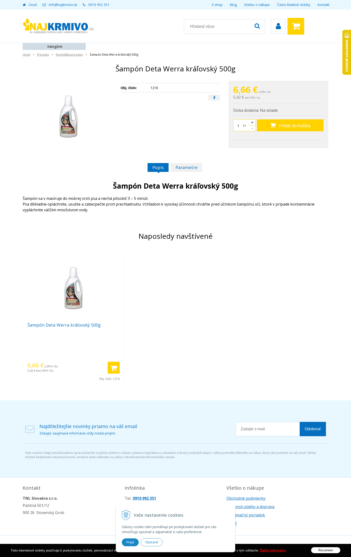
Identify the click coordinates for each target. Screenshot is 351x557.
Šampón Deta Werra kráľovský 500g (64, 325)
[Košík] (297, 26)
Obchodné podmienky (246, 498)
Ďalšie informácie (273, 550)
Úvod (33, 4)
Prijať (130, 542)
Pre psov (43, 55)
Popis (158, 167)
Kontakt (323, 4)
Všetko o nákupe (257, 4)
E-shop (217, 4)
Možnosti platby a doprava (250, 506)
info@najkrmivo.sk (63, 4)
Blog (233, 4)
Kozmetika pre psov (69, 55)
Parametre (186, 167)
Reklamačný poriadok (245, 515)
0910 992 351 (98, 4)
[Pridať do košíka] (114, 368)
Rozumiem (325, 550)
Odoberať (313, 429)
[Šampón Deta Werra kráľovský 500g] (68, 116)
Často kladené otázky (293, 4)
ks (244, 125)
